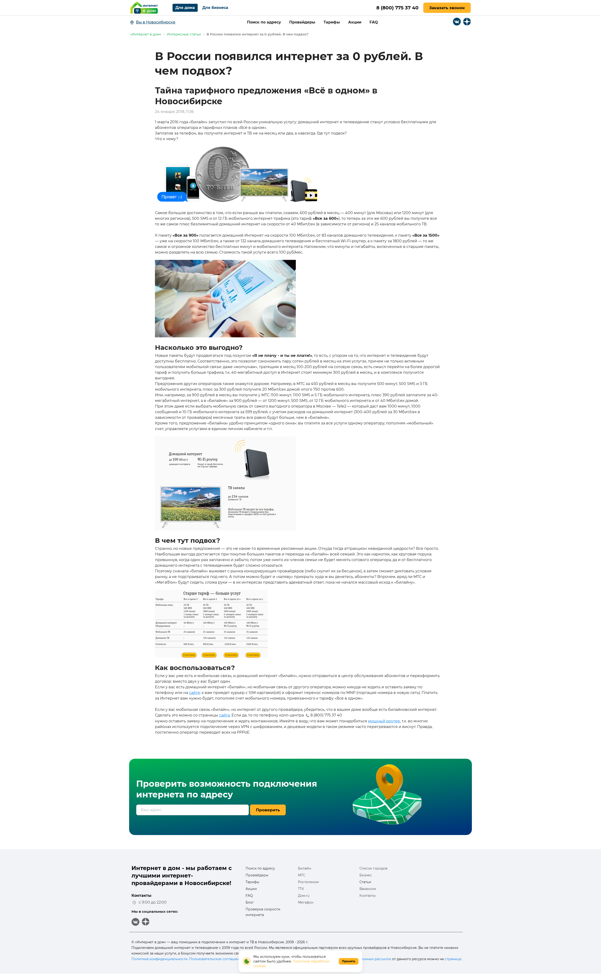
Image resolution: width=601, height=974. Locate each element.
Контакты (367, 895)
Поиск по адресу (264, 22)
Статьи (365, 882)
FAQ (374, 22)
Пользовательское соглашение (216, 959)
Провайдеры (302, 22)
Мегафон (305, 902)
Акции (354, 22)
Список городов (373, 868)
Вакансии (367, 889)
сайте (194, 692)
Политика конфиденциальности (159, 959)
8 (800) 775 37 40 (397, 8)
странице (453, 959)
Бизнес (365, 875)
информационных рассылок (366, 959)
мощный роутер (384, 721)
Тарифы (332, 22)
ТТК (301, 889)
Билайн (304, 868)
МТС (301, 875)
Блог (250, 902)
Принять (348, 961)
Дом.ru (303, 895)
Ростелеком (308, 882)
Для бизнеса (215, 7)
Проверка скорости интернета (263, 912)
